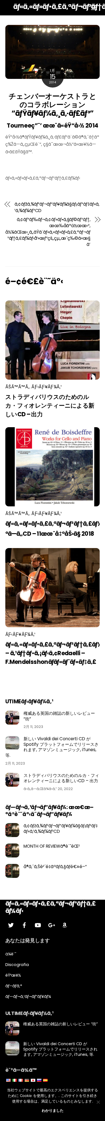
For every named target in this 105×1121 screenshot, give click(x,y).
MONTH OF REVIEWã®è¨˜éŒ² (52, 846)
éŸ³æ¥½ (13, 975)
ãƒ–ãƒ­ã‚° (13, 986)
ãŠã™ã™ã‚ (17, 387)
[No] (98, 1102)
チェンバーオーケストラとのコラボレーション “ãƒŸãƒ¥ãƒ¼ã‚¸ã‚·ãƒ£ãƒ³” (52, 104)
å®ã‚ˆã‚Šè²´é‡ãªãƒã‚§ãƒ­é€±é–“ (55, 866)
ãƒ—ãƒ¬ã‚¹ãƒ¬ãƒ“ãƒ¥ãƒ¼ (28, 996)
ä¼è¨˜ (10, 954)
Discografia (17, 964)
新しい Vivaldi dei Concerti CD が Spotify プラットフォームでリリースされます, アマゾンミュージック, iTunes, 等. (52, 747)
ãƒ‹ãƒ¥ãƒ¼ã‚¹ (46, 387)
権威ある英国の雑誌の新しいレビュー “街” (59, 716)
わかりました (53, 1110)
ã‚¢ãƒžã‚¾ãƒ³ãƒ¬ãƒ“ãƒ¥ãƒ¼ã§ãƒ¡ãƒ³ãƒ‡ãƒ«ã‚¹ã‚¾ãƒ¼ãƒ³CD (57, 207)
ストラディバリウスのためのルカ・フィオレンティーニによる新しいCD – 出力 (49, 405)
